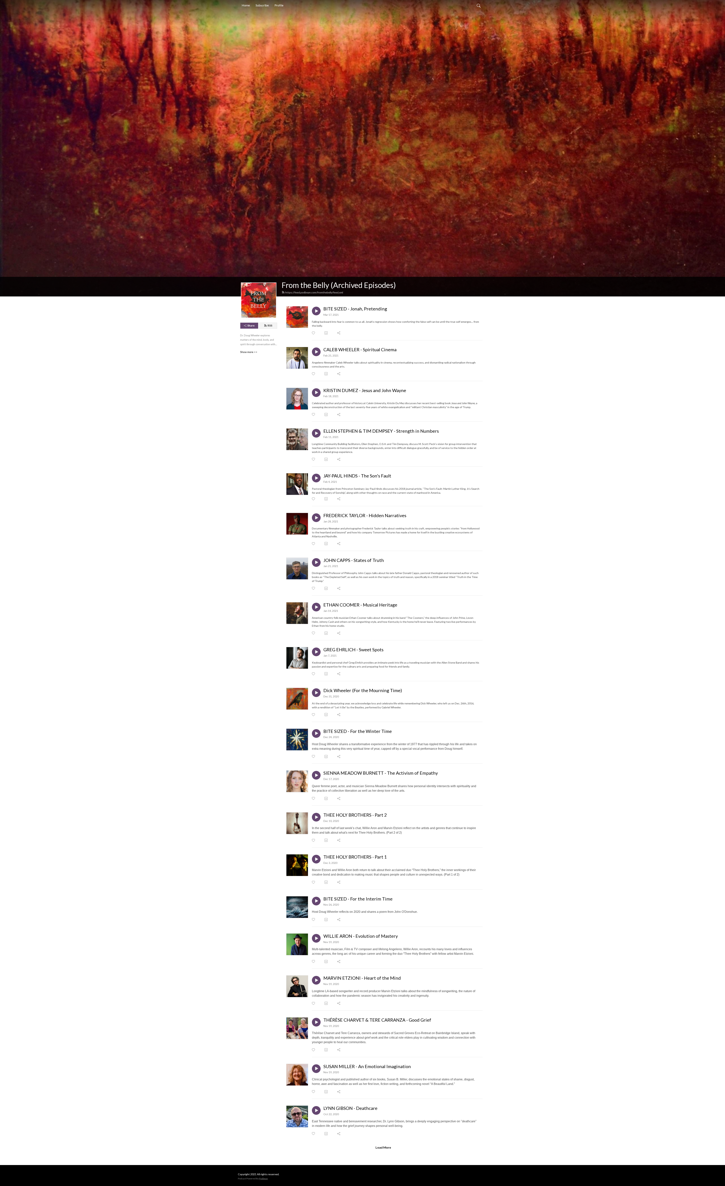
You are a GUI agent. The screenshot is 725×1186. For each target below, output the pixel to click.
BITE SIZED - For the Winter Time (357, 731)
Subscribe (262, 5)
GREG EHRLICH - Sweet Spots (353, 649)
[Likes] (314, 333)
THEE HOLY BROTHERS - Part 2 (355, 815)
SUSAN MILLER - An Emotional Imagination (367, 1066)
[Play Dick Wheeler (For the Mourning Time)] (316, 692)
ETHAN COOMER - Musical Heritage (360, 604)
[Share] (339, 333)
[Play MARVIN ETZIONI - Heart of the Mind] (316, 980)
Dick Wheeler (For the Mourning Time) (362, 690)
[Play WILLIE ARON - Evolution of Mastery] (316, 938)
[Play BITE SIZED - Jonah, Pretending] (316, 311)
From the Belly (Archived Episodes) (339, 285)
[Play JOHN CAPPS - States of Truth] (316, 562)
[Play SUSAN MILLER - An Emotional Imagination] (316, 1068)
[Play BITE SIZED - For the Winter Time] (316, 733)
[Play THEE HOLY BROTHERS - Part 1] (316, 859)
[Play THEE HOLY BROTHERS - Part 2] (316, 817)
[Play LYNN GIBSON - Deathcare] (316, 1110)
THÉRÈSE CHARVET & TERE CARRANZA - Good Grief (377, 1020)
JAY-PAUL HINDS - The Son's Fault (357, 475)
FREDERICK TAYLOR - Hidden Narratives (364, 515)
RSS (270, 325)
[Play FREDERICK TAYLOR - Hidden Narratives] (316, 517)
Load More (383, 1147)
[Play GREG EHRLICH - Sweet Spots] (316, 652)
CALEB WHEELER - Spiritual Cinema (359, 349)
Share (251, 325)
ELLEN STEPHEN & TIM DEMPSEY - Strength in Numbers (381, 431)
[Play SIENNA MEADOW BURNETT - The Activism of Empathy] (316, 775)
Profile (279, 5)
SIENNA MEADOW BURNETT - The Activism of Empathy (380, 773)
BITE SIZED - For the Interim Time (358, 898)
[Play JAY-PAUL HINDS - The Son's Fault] (316, 478)
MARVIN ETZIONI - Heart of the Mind (362, 978)
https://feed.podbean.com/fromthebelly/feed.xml (314, 292)
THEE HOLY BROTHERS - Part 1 (355, 857)
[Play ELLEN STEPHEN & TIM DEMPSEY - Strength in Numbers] (316, 433)
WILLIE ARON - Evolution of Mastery (360, 936)
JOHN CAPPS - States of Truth (353, 560)
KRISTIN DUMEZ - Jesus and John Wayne (364, 390)
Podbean (263, 1178)
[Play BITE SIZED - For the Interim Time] (316, 901)
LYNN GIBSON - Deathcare (350, 1108)
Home (246, 5)
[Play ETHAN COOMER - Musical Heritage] (316, 607)
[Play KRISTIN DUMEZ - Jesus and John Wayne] (316, 392)
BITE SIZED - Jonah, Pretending (355, 308)
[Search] (478, 5)
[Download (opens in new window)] (326, 333)
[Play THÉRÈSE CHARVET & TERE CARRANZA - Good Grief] (316, 1022)
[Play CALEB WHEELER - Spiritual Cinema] (316, 351)
